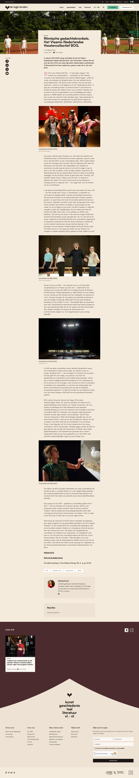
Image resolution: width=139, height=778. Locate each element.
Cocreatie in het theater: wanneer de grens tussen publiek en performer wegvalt (85, 663)
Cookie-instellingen (54, 744)
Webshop (119, 2)
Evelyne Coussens (12, 669)
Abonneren (112, 7)
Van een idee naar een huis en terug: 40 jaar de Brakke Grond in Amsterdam (19, 663)
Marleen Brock (51, 50)
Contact (112, 2)
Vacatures (30, 744)
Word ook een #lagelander (13, 731)
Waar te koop (75, 731)
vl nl (69, 716)
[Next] (132, 630)
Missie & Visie (31, 737)
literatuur (69, 712)
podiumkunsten (69, 570)
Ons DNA (30, 731)
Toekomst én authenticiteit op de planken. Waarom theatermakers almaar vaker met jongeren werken (119, 663)
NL (102, 2)
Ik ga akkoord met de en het (109, 748)
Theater (79, 570)
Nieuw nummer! (9, 2)
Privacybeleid (53, 742)
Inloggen (126, 2)
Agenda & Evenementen (56, 737)
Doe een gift (126, 7)
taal (69, 709)
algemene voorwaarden (109, 748)
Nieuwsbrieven (53, 734)
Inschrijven (113, 760)
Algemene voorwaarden (56, 739)
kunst (69, 702)
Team (33, 739)
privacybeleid (121, 748)
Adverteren (74, 737)
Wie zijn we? (31, 734)
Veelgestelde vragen (55, 731)
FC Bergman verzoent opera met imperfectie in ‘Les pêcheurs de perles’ (52, 663)
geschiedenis (69, 705)
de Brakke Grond (56, 570)
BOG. (47, 570)
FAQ (107, 2)
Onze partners (9, 737)
